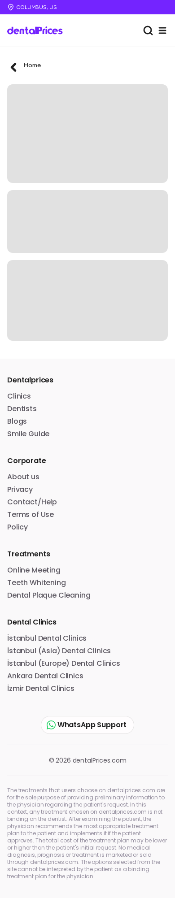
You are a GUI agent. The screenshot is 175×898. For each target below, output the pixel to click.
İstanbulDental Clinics (47, 638)
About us (23, 477)
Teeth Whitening (36, 582)
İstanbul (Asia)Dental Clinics (59, 651)
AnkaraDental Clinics (45, 676)
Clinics (19, 396)
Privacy (20, 489)
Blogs (17, 421)
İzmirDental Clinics (40, 688)
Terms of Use (30, 514)
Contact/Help (32, 502)
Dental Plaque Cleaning (48, 595)
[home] (38, 30)
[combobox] (148, 30)
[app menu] (162, 30)
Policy (17, 527)
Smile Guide (28, 434)
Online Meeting (34, 570)
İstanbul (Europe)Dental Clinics (63, 663)
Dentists (22, 408)
